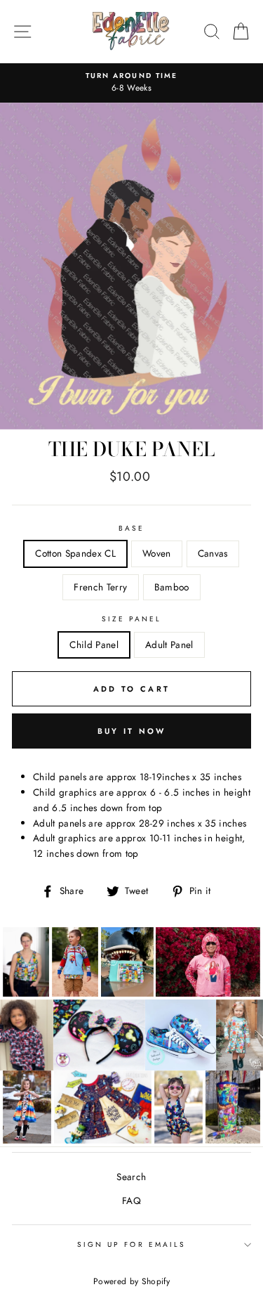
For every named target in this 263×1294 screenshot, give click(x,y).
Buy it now (131, 731)
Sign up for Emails (131, 1244)
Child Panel (94, 645)
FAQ (131, 1200)
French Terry (100, 587)
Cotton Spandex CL (75, 553)
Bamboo (171, 587)
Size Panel (132, 619)
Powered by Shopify (131, 1281)
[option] (131, 83)
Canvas (213, 553)
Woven (156, 553)
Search (131, 1177)
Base (131, 528)
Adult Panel (169, 645)
